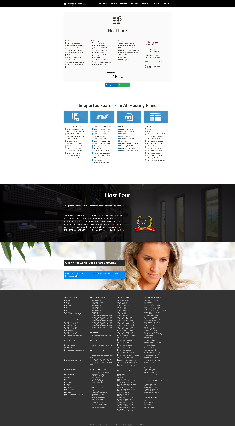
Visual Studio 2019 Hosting (125, 404)
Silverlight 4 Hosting (123, 390)
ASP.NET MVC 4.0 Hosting (125, 342)
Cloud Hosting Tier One (71, 324)
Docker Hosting (149, 365)
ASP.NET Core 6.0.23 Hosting (126, 324)
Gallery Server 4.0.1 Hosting (152, 352)
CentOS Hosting (149, 404)
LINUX (113, 3)
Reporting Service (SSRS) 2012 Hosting (102, 317)
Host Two (67, 304)
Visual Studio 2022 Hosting (125, 406)
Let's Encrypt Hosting (150, 369)
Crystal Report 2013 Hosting (152, 307)
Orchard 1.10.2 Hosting (151, 362)
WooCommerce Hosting (151, 317)
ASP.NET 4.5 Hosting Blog (98, 376)
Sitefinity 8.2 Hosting (150, 349)
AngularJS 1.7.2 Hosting (151, 300)
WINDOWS (102, 3)
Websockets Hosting (150, 370)
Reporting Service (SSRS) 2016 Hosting (102, 320)
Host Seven (68, 312)
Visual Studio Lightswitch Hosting (127, 407)
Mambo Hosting (149, 335)
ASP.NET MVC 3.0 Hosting (125, 340)
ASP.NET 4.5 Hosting (123, 309)
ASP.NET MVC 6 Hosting (124, 350)
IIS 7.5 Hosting (122, 379)
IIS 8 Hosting (121, 377)
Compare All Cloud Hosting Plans (73, 335)
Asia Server (68, 382)
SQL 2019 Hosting (97, 310)
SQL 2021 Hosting (97, 312)
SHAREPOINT (134, 3)
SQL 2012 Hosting (97, 304)
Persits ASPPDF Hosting (151, 390)
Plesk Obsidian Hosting (151, 374)
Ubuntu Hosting (149, 402)
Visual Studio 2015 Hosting (125, 401)
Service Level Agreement (71, 390)
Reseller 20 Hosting (70, 345)
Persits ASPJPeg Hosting (151, 389)
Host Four (67, 307)
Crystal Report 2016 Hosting (152, 309)
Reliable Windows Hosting (98, 406)
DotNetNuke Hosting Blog (99, 374)
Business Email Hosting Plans (72, 359)
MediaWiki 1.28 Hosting (151, 357)
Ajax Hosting (148, 344)
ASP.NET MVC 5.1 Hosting (125, 345)
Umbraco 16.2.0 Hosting (151, 332)
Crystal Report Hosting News (99, 392)
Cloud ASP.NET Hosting (98, 402)
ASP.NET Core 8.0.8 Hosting (125, 327)
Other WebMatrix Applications (126, 411)
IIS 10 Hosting (122, 374)
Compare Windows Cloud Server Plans (102, 354)
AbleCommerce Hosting (151, 372)
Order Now (124, 85)
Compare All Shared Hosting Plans (74, 314)
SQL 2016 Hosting (97, 307)
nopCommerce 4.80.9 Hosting (153, 322)
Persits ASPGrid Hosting (151, 387)
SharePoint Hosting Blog (98, 381)
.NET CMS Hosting (150, 347)
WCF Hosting (121, 409)
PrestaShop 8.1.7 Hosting (151, 329)
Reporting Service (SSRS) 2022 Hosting (102, 327)
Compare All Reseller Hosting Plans (74, 350)
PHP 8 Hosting (149, 339)
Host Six (67, 310)
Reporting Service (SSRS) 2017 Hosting (102, 322)
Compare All (111, 85)
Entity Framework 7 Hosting (125, 357)
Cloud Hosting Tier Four (71, 329)
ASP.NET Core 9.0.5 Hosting (125, 330)
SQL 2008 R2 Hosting (97, 302)
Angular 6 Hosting (149, 302)
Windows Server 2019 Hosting (126, 387)
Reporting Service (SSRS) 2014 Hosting (102, 319)
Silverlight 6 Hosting (123, 394)
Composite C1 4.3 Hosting (152, 359)
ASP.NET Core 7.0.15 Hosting (126, 325)
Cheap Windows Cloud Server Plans (101, 361)
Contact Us (68, 396)
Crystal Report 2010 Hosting (152, 305)
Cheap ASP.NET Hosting (98, 401)
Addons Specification (70, 369)
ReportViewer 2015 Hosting (152, 312)
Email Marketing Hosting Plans (73, 360)
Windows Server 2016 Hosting (126, 385)
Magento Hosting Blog (97, 379)
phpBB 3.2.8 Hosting (150, 327)
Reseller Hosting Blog (97, 382)
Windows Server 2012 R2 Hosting (127, 384)
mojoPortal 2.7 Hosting (151, 350)
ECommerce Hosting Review (99, 404)
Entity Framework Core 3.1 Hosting (127, 362)
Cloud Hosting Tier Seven (71, 334)
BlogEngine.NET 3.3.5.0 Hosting (153, 334)
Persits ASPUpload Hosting (152, 392)
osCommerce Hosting (150, 324)
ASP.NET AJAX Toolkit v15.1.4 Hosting (128, 355)
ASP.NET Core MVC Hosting (125, 334)
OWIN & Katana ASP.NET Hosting (127, 365)
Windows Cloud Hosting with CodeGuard (102, 344)
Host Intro (67, 300)
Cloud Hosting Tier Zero (71, 322)
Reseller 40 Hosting (70, 349)
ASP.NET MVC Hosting (124, 337)
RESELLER (123, 3)
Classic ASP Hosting (123, 300)
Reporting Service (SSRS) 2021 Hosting (102, 325)
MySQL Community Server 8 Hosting (154, 342)
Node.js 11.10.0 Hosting (151, 364)
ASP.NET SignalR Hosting (125, 354)
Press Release (68, 385)
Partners (67, 384)
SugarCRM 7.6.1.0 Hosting (152, 354)
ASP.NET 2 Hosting (123, 304)
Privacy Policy (68, 392)
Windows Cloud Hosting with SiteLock (102, 345)
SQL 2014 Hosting (97, 305)
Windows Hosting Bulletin (98, 407)
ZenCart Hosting (149, 325)
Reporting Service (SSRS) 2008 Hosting (102, 315)
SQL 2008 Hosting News (98, 394)
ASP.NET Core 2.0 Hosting (125, 319)
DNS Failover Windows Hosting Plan (101, 335)
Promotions (68, 387)
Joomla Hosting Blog (97, 377)
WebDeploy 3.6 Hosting (124, 396)
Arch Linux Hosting (150, 407)
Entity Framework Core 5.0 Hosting (127, 364)
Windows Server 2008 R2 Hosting (127, 380)
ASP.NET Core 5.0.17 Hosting (126, 322)
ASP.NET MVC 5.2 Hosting (125, 349)
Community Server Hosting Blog (100, 372)
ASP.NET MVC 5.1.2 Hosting (125, 347)
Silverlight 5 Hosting (123, 392)
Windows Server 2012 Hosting (126, 382)
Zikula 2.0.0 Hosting (150, 320)
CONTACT (165, 3)
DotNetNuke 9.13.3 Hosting (152, 319)
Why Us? (67, 379)
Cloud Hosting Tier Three (71, 327)
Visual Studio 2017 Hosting (125, 402)
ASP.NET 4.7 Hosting (123, 312)
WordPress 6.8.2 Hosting (151, 315)
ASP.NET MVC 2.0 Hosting (125, 339)
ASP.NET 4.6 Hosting (123, 310)
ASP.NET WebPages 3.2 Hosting (126, 352)
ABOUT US (155, 3)
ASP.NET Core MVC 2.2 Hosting (126, 335)
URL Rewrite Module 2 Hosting (153, 360)
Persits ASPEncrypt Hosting (152, 385)
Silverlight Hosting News (98, 396)
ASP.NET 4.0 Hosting (123, 307)
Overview (67, 377)
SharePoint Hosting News (98, 397)
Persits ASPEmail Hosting (151, 384)
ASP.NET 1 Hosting (123, 302)
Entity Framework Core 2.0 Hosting (127, 360)
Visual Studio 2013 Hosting (125, 399)
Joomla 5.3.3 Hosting (150, 314)
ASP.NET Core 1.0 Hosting (125, 317)
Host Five (67, 309)
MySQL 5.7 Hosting (150, 340)
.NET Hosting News (97, 391)
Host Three (68, 305)
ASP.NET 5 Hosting (123, 315)
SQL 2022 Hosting (97, 314)
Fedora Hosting (149, 406)
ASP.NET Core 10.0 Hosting (125, 332)
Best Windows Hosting (98, 399)
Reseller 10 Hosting (70, 344)
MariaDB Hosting (149, 375)
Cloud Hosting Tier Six (71, 332)
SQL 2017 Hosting (97, 309)
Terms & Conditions (70, 389)
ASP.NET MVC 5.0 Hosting (125, 344)
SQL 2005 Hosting (97, 300)
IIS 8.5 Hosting (122, 375)
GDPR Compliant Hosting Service (74, 394)
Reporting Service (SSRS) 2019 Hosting (102, 324)
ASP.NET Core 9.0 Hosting (125, 329)
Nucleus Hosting (149, 337)
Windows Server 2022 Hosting (126, 389)
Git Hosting (148, 367)
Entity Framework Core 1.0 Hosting (127, 359)
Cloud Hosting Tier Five (71, 330)
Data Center (68, 380)
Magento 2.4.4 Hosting (151, 355)
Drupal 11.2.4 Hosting (151, 330)
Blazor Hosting (149, 304)
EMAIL (144, 3)
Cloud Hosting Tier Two (71, 325)
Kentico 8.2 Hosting (150, 345)
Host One (67, 302)
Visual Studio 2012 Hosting (125, 397)
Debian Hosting (149, 401)
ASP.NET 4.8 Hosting (123, 314)
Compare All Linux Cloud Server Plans (102, 359)
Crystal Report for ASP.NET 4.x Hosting (155, 310)
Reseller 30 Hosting (70, 347)
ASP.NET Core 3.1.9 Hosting (125, 320)
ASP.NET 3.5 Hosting (123, 305)
